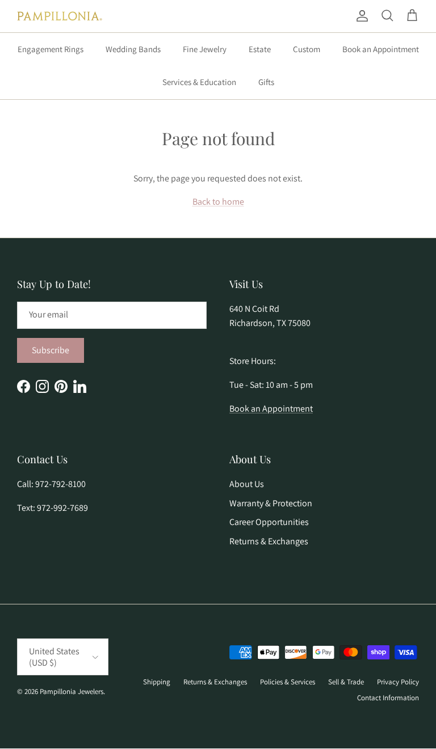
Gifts (266, 82)
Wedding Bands (133, 49)
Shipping (156, 682)
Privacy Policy (398, 682)
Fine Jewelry (205, 49)
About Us (246, 484)
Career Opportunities (269, 522)
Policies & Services (287, 682)
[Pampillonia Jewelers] (59, 16)
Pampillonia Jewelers (71, 691)
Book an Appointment (380, 49)
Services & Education (199, 82)
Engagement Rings (50, 49)
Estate (260, 49)
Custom (306, 49)
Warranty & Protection (270, 503)
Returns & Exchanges (268, 541)
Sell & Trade (346, 682)
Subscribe (50, 350)
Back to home (218, 202)
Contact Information (388, 698)
